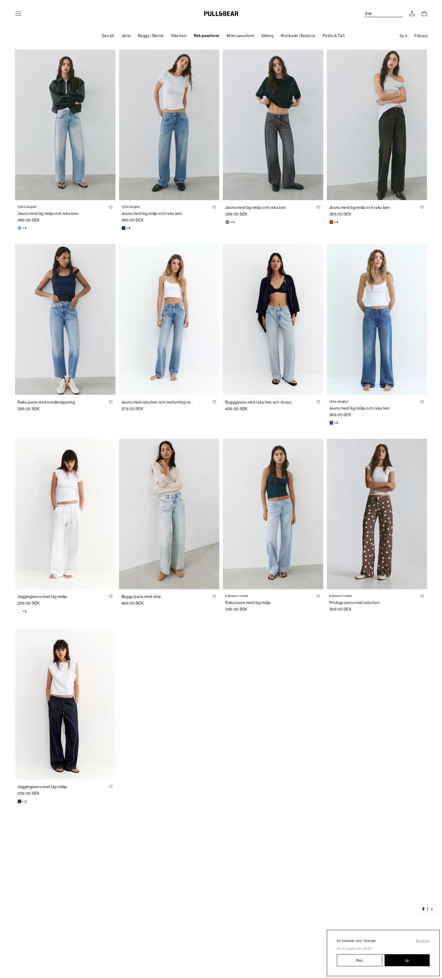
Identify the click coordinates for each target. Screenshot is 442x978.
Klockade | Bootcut (298, 35)
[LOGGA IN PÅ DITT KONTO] (412, 13)
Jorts (126, 35)
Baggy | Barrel (151, 35)
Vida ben (179, 35)
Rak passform (206, 35)
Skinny (267, 35)
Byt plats (423, 940)
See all (108, 35)
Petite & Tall (334, 35)
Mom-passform (240, 35)
